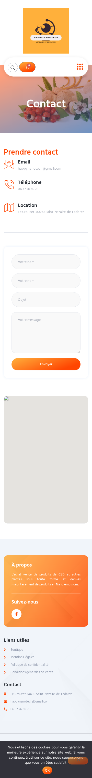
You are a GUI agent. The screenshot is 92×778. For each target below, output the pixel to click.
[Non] (78, 760)
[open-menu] (78, 67)
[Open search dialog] (13, 67)
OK (47, 770)
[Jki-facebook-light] (16, 614)
